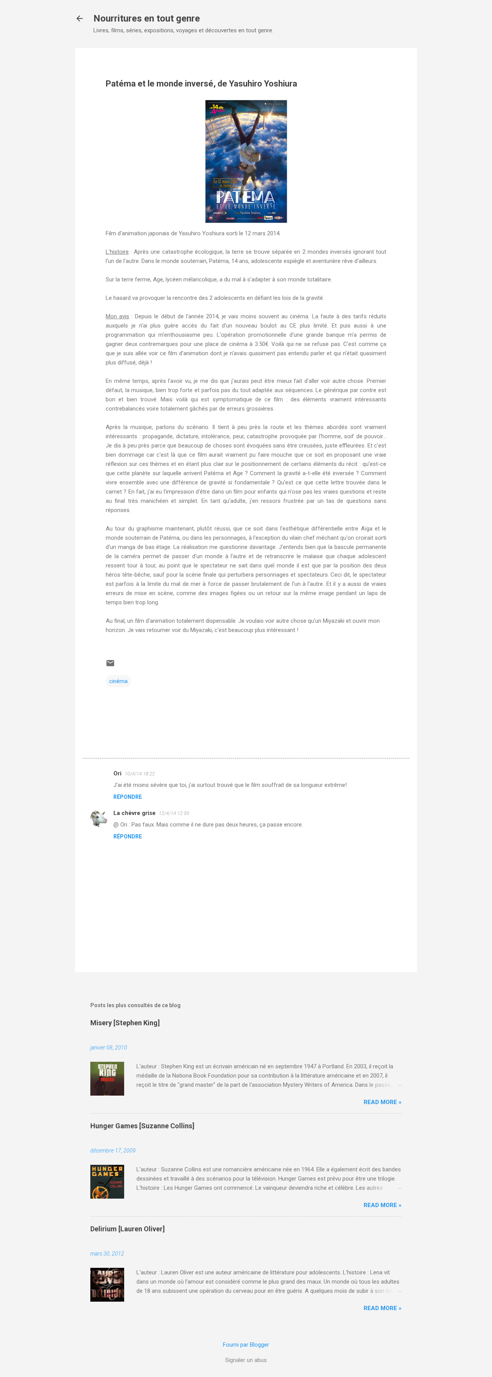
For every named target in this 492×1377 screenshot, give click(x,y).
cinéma (118, 681)
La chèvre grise (134, 813)
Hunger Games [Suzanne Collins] (142, 1126)
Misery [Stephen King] (125, 1023)
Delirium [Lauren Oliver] (127, 1229)
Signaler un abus (246, 1360)
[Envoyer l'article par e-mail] (110, 665)
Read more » (383, 1102)
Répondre (127, 797)
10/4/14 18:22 (140, 774)
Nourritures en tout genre (146, 18)
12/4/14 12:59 (174, 813)
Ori (117, 773)
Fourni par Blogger (246, 1344)
